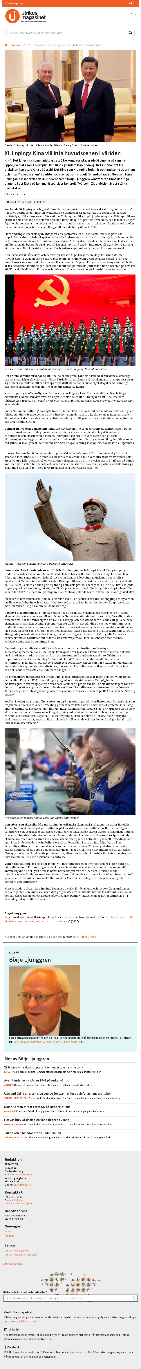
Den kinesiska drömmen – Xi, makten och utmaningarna (45, 1042)
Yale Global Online (84, 936)
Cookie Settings (13, 1263)
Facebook (26, 202)
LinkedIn (41, 202)
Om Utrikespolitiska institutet (21, 1254)
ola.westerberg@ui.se (23, 1174)
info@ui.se (17, 1200)
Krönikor (9, 1235)
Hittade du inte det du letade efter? (25, 1292)
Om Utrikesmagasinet (17, 1250)
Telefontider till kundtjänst (18, 1203)
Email (13, 202)
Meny (133, 13)
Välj (131, 3)
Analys (8, 1231)
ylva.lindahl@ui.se (21, 1184)
